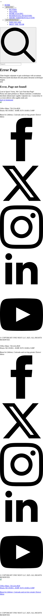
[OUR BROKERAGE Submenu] (21, 20)
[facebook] (21, 161)
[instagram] (21, 248)
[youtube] (21, 336)
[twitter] (21, 204)
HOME (7, 5)
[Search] (18, 45)
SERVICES (9, 7)
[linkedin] (21, 292)
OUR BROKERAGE (12, 20)
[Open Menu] (1, 1)
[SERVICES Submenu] (15, 7)
